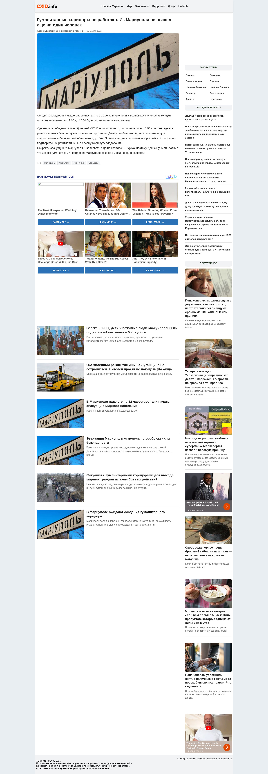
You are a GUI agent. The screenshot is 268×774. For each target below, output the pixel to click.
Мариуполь (64, 163)
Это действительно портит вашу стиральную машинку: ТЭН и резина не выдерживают (207, 250)
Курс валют (216, 99)
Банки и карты (194, 81)
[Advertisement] (108, 299)
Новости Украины (112, 6)
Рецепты (190, 93)
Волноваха (49, 163)
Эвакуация (93, 163)
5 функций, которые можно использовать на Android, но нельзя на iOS (207, 192)
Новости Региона (73, 31)
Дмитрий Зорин (54, 31)
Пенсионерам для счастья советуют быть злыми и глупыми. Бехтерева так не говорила (207, 163)
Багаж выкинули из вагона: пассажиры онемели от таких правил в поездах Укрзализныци (207, 148)
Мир (129, 6)
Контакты (190, 758)
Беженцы (215, 75)
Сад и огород (217, 93)
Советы (190, 99)
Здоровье (158, 6)
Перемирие (79, 163)
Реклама (201, 758)
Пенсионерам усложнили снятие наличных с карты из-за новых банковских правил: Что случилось (205, 177)
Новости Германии (196, 87)
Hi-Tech (183, 6)
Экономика (142, 6)
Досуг (171, 6)
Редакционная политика (219, 758)
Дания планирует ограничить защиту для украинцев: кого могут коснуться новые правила (206, 206)
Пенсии (190, 75)
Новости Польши (219, 87)
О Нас (180, 758)
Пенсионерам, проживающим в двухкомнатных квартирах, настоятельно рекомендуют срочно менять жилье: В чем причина (208, 308)
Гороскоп (215, 81)
